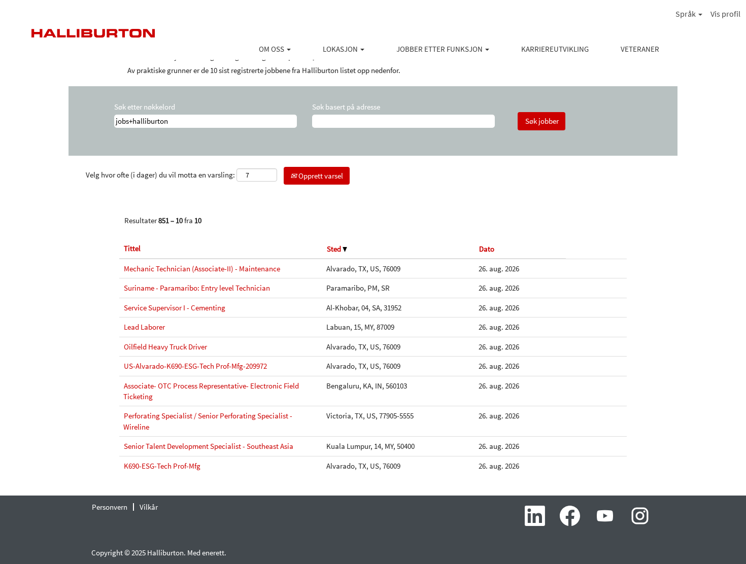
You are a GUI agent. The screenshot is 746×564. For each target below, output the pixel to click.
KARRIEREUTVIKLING (555, 49)
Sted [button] (335, 249)
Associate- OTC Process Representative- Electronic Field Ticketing (211, 391)
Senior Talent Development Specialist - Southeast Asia (208, 446)
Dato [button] (486, 249)
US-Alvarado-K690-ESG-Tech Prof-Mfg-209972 (195, 366)
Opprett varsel (320, 176)
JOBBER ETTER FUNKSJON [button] (440, 49)
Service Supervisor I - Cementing (174, 307)
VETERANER (640, 49)
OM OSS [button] (272, 49)
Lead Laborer (144, 327)
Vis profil (725, 14)
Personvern (109, 507)
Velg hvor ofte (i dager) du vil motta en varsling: (160, 175)
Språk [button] (686, 14)
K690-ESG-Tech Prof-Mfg (162, 466)
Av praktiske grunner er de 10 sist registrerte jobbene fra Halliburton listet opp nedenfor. (263, 70)
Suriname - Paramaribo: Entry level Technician (197, 288)
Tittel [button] (132, 248)
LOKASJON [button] (341, 49)
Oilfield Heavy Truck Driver (165, 346)
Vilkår (149, 507)
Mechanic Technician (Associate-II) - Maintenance (202, 268)
